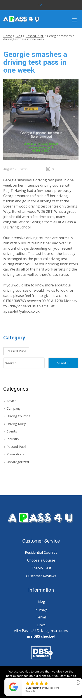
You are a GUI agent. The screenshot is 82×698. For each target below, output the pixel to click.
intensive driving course (44, 185)
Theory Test (41, 568)
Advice (11, 400)
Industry (13, 439)
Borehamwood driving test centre (30, 206)
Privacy (41, 609)
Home (7, 36)
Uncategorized (18, 462)
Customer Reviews (41, 576)
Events (12, 431)
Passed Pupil (35, 36)
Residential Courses (41, 552)
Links (41, 625)
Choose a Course (41, 560)
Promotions (15, 454)
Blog (19, 36)
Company (14, 408)
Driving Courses (18, 416)
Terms (41, 617)
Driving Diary (16, 423)
